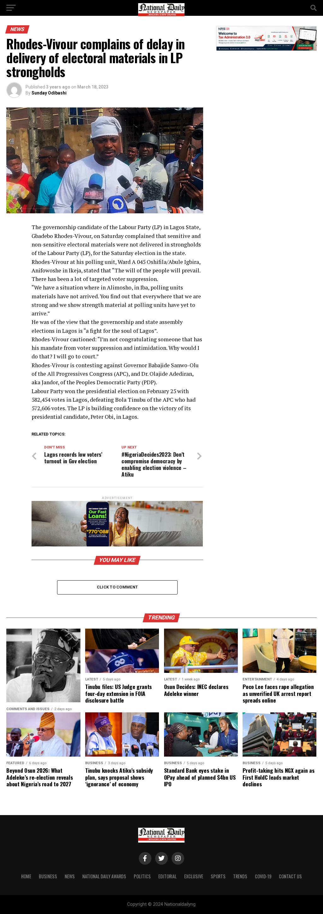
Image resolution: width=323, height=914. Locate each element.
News (70, 876)
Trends (240, 876)
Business (48, 876)
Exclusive (193, 876)
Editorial (167, 876)
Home (26, 876)
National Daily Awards (104, 876)
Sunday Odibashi (49, 92)
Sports (218, 876)
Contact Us (290, 876)
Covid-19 (263, 876)
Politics (142, 876)
